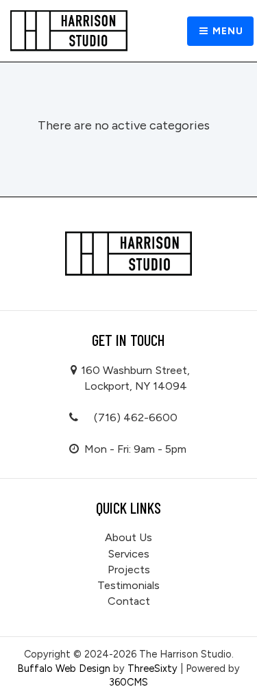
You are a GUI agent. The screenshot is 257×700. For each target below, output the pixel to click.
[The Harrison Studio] (69, 30)
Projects (129, 569)
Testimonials (128, 585)
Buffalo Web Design (63, 668)
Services (128, 553)
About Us (128, 537)
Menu (226, 31)
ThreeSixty (152, 668)
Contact (129, 601)
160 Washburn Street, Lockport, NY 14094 (135, 378)
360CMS (128, 682)
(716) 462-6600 (136, 417)
